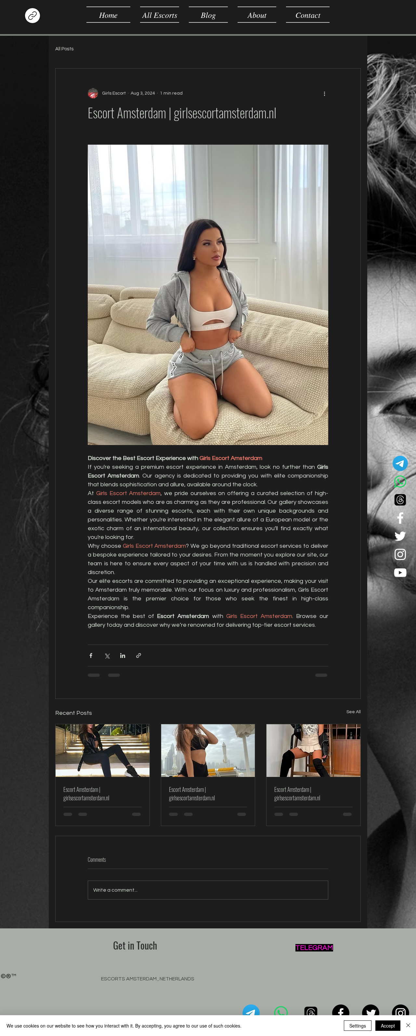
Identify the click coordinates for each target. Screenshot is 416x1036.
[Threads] (400, 499)
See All (353, 712)
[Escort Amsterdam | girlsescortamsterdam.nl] (103, 750)
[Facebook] (400, 518)
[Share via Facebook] (91, 655)
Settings (357, 1025)
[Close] (408, 1025)
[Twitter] (400, 536)
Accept (388, 1025)
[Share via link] (139, 655)
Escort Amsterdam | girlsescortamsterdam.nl (86, 793)
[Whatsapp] (400, 481)
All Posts (64, 48)
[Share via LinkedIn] (123, 655)
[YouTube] (400, 572)
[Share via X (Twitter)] (107, 655)
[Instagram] (400, 554)
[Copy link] (32, 15)
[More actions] (324, 93)
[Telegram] (400, 463)
